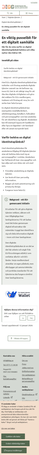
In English (34, 2)
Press (24, 364)
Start (4, 17)
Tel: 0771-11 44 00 (10, 365)
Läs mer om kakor (8, 428)
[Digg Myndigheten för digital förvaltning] (15, 6)
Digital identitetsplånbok (11, 22)
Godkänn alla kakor (13, 436)
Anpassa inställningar (14, 450)
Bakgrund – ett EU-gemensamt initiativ (19, 77)
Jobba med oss (27, 368)
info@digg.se (8, 360)
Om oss (25, 360)
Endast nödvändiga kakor (15, 443)
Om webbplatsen (28, 375)
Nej (31, 318)
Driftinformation (28, 371)
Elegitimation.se (28, 394)
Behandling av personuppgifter (28, 379)
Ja (23, 318)
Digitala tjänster (14, 17)
